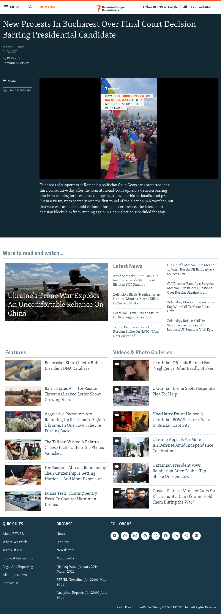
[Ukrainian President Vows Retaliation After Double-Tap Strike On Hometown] (131, 473)
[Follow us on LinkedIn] (176, 536)
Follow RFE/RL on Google (160, 7)
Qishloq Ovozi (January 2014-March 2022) (78, 569)
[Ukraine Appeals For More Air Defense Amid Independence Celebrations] (131, 447)
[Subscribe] (196, 536)
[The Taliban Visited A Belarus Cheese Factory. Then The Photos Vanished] (23, 449)
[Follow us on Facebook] (166, 536)
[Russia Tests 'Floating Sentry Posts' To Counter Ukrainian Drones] (23, 501)
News (61, 534)
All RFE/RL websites (197, 7)
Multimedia (65, 558)
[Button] (9, 82)
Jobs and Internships (18, 558)
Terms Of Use (12, 550)
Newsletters (65, 550)
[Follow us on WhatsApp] (186, 536)
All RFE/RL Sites (15, 575)
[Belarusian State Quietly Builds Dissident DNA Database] (23, 370)
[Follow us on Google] (145, 536)
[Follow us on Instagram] (135, 536)
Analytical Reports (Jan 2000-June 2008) (82, 595)
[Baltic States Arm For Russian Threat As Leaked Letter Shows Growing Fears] (23, 396)
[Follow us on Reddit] (125, 536)
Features (63, 542)
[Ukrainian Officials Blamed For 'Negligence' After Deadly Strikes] (131, 370)
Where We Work (15, 542)
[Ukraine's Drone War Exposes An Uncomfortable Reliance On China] (56, 292)
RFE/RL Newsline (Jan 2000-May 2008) (81, 582)
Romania (47, 7)
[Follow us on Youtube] (114, 536)
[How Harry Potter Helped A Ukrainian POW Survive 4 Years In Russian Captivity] (131, 421)
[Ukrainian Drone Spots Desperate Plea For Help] (131, 396)
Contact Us (10, 583)
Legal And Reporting (18, 567)
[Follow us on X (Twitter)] (156, 536)
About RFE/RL (13, 534)
